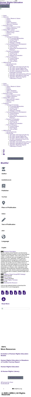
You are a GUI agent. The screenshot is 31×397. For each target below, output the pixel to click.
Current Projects (14, 39)
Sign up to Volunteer (12, 24)
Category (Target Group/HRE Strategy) (14, 274)
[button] (15, 81)
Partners (8, 21)
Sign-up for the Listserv (12, 31)
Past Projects (13, 41)
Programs (6, 35)
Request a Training (15, 42)
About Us (5, 17)
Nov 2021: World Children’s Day (19, 69)
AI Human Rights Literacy (10, 371)
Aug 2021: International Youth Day (19, 75)
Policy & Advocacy (11, 57)
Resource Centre (8, 25)
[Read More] (4, 299)
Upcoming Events (11, 64)
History (8, 20)
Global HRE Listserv (9, 30)
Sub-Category (8, 277)
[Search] (16, 1)
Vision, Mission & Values (13, 18)
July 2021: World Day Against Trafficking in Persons (18, 77)
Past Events (9, 65)
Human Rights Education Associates (11, 3)
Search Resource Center (13, 27)
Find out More (13, 61)
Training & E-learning (12, 37)
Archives (8, 34)
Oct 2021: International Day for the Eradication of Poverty (19, 71)
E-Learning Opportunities (17, 38)
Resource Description (10, 251)
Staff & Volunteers (11, 22)
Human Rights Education (10, 367)
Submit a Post (10, 32)
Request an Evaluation (16, 55)
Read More (5, 304)
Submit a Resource (11, 28)
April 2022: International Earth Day (19, 67)
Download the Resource (10, 282)
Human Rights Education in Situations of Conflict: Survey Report (15, 361)
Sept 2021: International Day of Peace (20, 74)
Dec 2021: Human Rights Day (18, 68)
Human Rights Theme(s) (10, 280)
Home (5, 15)
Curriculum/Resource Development (16, 44)
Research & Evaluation (12, 51)
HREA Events (7, 62)
